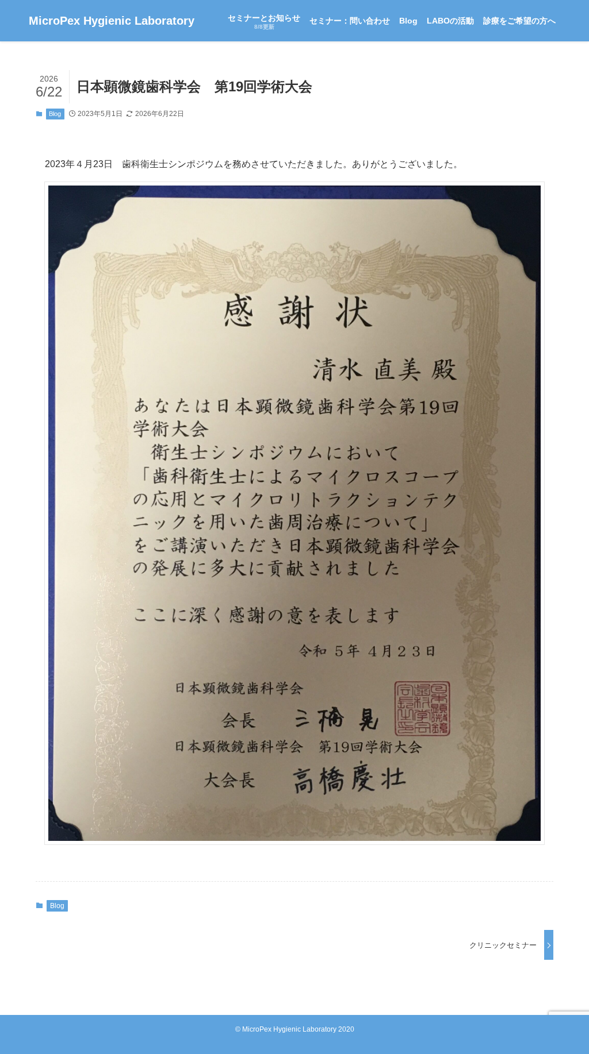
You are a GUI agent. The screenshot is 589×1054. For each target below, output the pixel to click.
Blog (55, 113)
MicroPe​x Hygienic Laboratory (111, 20)
